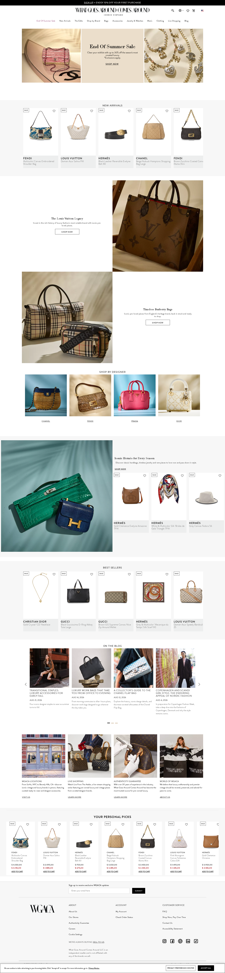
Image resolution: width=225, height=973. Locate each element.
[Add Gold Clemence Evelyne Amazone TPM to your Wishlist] (145, 476)
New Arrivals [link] (65, 20)
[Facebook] (172, 942)
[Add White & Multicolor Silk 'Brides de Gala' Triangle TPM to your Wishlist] (182, 476)
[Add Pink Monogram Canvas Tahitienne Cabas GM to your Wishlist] (186, 824)
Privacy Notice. (94, 968)
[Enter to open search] (172, 10)
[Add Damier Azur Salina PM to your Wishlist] (92, 111)
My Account (121, 911)
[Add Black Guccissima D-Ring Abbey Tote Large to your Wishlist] (92, 574)
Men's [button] (149, 20)
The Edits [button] (79, 20)
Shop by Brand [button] (93, 20)
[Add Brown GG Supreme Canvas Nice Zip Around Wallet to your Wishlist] (129, 574)
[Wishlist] (188, 11)
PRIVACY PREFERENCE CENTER (180, 968)
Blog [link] (186, 20)
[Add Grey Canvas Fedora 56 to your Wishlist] (220, 476)
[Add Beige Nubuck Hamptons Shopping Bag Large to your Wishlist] (167, 111)
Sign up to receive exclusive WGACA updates (89, 885)
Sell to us (98, 942)
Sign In (181, 10)
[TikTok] (196, 942)
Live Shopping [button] (174, 20)
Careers (72, 928)
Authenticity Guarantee (79, 923)
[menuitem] (65, 20)
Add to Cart (17, 871)
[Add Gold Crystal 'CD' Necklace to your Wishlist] (54, 574)
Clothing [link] (160, 20)
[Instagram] (164, 942)
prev (26, 684)
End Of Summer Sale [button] (46, 20)
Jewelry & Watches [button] (135, 20)
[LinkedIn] (188, 942)
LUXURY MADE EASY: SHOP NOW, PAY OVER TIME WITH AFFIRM (112, 2)
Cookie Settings (75, 934)
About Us (73, 911)
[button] (202, 10)
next (199, 684)
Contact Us (167, 923)
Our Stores (73, 917)
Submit (138, 890)
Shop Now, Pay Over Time (174, 917)
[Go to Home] (42, 908)
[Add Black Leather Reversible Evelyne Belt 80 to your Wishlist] (129, 111)
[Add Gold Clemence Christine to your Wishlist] (218, 824)
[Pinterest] (180, 942)
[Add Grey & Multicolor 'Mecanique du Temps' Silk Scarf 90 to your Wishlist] (167, 574)
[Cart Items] (193, 10)
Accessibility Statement (172, 928)
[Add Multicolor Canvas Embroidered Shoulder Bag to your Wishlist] (54, 111)
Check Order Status (124, 917)
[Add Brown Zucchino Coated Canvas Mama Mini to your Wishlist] (155, 824)
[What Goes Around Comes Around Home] (112, 10)
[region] (112, 968)
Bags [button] (106, 20)
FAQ (164, 911)
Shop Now (67, 232)
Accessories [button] (118, 20)
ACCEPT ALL (206, 968)
